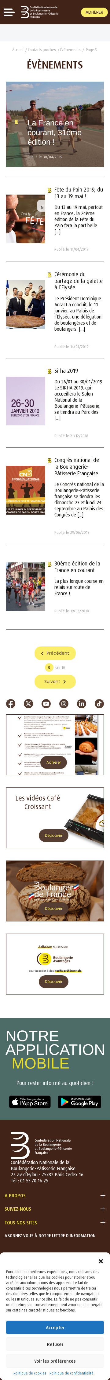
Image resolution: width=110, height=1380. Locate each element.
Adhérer (94, 12)
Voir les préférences (55, 1361)
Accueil (18, 50)
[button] (101, 1260)
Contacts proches (42, 50)
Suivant (52, 681)
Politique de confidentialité (72, 1373)
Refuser (55, 1344)
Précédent (58, 653)
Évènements (70, 50)
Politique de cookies (29, 1373)
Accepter (55, 1327)
